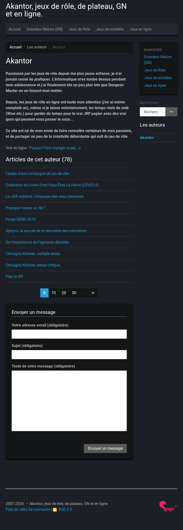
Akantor (147, 137)
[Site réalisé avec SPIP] (168, 506)
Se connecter (39, 509)
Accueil (15, 29)
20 (64, 292)
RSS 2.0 (64, 509)
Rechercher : (150, 103)
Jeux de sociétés (110, 29)
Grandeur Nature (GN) (44, 29)
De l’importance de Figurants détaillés (37, 242)
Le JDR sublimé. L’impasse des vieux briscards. (45, 196)
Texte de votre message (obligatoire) (43, 366)
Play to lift (14, 276)
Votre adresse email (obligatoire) (40, 325)
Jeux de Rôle (79, 29)
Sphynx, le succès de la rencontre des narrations (46, 231)
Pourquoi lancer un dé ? (25, 208)
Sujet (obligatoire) (27, 345)
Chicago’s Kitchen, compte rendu (33, 253)
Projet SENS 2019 (21, 219)
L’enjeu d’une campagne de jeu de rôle (37, 173)
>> (171, 111)
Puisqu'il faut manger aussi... (53, 148)
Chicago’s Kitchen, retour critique (33, 265)
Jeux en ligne (140, 29)
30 (74, 292)
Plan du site (15, 509)
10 (53, 292)
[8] (93, 292)
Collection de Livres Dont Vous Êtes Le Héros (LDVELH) (52, 185)
